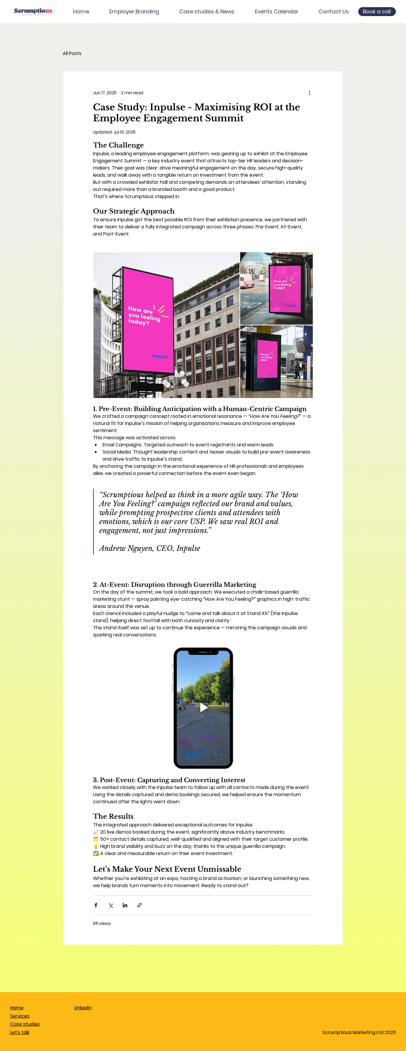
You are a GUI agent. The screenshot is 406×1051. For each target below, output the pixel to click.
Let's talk (19, 1032)
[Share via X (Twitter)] (110, 905)
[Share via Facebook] (96, 905)
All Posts (72, 53)
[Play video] (203, 707)
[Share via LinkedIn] (125, 905)
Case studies (25, 1024)
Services (19, 1016)
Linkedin (83, 1007)
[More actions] (309, 92)
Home (16, 1007)
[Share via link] (139, 905)
